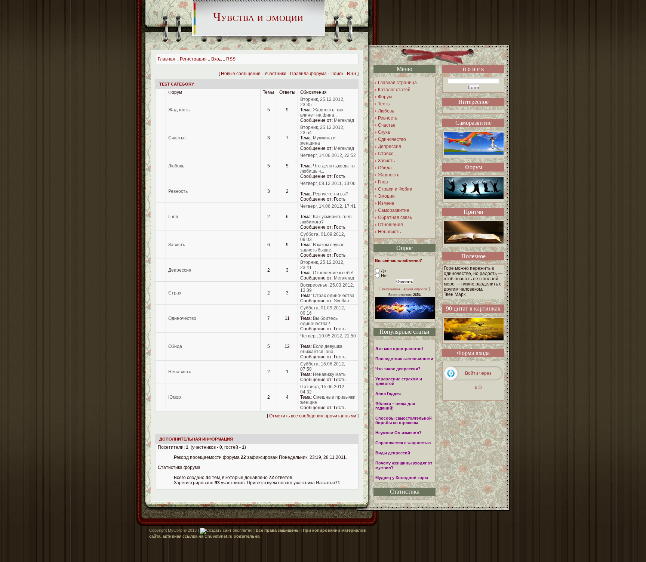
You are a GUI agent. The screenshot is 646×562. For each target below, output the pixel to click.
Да (383, 270)
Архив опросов (415, 289)
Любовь (176, 166)
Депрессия (179, 270)
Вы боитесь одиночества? (319, 321)
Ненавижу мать (329, 374)
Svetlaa (341, 300)
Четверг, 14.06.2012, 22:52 (328, 155)
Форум (473, 167)
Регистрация (193, 59)
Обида (175, 346)
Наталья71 (328, 482)
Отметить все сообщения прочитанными (312, 416)
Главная (166, 59)
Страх (174, 293)
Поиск (336, 73)
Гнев (173, 216)
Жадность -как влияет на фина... (321, 112)
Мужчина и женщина (318, 140)
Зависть (176, 244)
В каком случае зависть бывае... (322, 247)
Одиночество (182, 318)
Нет (384, 276)
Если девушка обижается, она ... (321, 349)
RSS (231, 59)
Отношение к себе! (333, 272)
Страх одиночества (333, 295)
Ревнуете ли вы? (330, 194)
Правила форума (308, 73)
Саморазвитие (473, 123)
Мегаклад (344, 120)
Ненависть (179, 371)
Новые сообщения (241, 73)
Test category (176, 84)
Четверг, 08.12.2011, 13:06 (328, 183)
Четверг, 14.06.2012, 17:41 (328, 206)
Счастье (177, 137)
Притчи (473, 212)
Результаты (391, 289)
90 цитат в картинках (473, 308)
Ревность (178, 191)
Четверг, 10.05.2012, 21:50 (328, 336)
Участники (275, 73)
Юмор (174, 397)
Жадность (179, 109)
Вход (216, 59)
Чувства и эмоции (258, 17)
